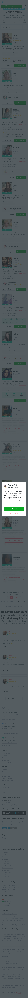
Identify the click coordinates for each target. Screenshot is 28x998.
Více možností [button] (13, 513)
